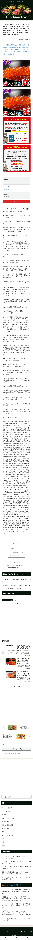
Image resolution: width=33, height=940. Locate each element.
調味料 (4, 845)
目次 (14, 543)
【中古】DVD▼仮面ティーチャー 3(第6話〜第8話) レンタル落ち (16, 919)
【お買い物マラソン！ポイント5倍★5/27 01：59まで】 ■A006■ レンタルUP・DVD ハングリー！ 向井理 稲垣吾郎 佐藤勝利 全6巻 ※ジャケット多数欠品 (16, 912)
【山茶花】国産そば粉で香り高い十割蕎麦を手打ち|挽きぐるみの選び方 (16, 857)
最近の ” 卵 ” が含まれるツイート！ (17, 565)
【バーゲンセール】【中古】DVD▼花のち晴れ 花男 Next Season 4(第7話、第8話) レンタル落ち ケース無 (16, 891)
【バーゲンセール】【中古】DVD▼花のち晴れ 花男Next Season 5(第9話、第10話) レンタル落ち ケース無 (16, 905)
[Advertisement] (16, 620)
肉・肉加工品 (5, 821)
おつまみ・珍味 (6, 811)
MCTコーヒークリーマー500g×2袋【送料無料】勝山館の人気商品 (16, 867)
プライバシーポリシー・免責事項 (24, 932)
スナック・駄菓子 (7, 808)
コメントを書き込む (16, 749)
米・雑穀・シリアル (7, 828)
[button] (30, 797)
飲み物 (4, 814)
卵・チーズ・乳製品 (8, 600)
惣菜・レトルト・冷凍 (8, 818)
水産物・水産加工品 (7, 825)
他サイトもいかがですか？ (12, 885)
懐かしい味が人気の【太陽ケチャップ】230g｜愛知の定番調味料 (16, 878)
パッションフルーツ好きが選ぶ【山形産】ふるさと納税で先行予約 (16, 862)
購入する (16, 201)
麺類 (3, 831)
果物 (3, 838)
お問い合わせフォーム (16, 935)
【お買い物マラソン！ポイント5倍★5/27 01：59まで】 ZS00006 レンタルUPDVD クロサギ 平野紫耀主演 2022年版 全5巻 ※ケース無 (16, 898)
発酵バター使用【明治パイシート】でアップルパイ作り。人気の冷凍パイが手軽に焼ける (16, 873)
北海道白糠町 (7, 189)
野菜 (3, 842)
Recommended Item (16, 555)
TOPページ (8, 931)
